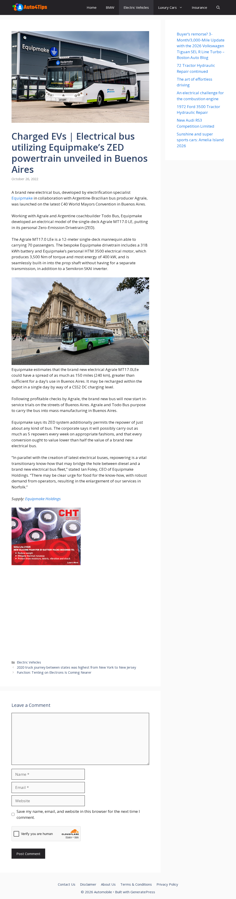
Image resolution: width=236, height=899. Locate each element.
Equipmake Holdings (43, 498)
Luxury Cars (167, 7)
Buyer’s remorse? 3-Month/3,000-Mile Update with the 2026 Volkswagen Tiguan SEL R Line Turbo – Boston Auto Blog (200, 45)
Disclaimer (88, 884)
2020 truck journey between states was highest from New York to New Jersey (76, 667)
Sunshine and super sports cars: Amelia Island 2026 (200, 139)
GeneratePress (142, 892)
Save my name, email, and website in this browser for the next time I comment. (78, 814)
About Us (108, 884)
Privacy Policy (167, 884)
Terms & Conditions (136, 884)
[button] (218, 7)
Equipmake (22, 198)
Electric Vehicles (136, 7)
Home (92, 7)
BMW (110, 7)
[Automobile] (30, 7)
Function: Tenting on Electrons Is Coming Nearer (54, 672)
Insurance (199, 7)
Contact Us (66, 884)
